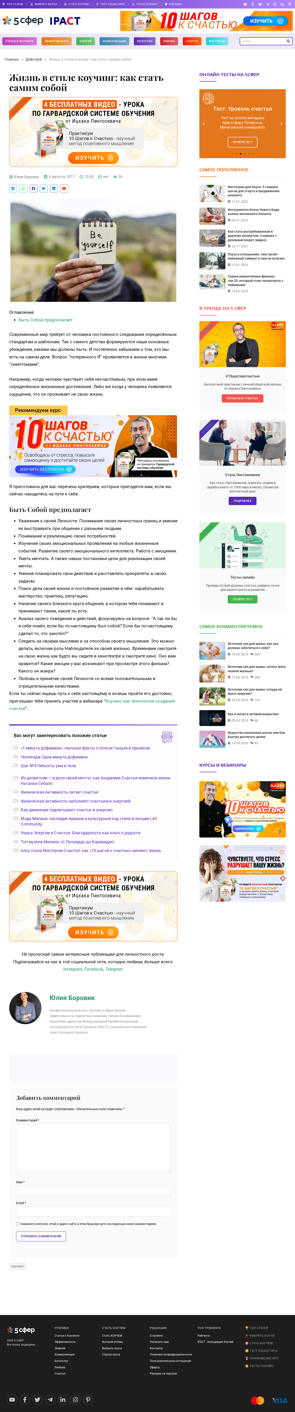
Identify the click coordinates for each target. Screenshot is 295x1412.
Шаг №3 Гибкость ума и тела (48, 765)
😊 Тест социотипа (261, 1350)
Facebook (93, 969)
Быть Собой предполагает (45, 320)
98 (256, 720)
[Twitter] (260, 4)
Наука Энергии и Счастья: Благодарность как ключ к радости (80, 832)
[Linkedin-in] (282, 4)
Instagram (72, 969)
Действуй (34, 59)
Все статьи (217, 41)
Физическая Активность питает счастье (60, 792)
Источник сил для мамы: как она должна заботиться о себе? (253, 646)
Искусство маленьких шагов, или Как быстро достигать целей (256, 735)
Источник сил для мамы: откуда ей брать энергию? (255, 691)
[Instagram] (275, 4)
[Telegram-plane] (267, 4)
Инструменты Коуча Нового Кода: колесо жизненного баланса (254, 212)
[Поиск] (288, 41)
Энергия (86, 41)
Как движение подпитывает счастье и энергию (67, 809)
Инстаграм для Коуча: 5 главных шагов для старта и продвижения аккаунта (254, 191)
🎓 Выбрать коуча (260, 1335)
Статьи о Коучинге (20, 41)
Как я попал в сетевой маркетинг (253, 714)
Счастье (192, 41)
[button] (13, 188)
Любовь (169, 41)
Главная (12, 59)
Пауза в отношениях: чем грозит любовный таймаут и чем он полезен (256, 256)
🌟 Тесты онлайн (259, 1366)
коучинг (18, 1266)
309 (257, 654)
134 (257, 700)
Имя (20, 1182)
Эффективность (57, 41)
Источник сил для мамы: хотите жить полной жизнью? (257, 669)
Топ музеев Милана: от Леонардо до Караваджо (67, 841)
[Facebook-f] (253, 4)
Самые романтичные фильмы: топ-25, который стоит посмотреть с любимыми (255, 280)
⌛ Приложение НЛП (261, 1358)
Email (21, 1203)
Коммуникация (114, 41)
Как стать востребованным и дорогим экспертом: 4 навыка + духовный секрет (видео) (252, 236)
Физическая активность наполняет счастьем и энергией (75, 801)
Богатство (145, 41)
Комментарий (27, 1120)
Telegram (114, 969)
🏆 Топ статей (256, 1328)
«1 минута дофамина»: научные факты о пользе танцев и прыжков (85, 748)
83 (256, 743)
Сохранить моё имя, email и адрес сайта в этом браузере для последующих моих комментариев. (88, 1224)
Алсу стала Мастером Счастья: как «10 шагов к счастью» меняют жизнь (91, 850)
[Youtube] (245, 4)
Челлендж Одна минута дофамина (54, 757)
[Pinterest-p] (290, 4)
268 (257, 677)
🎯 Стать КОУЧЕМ (258, 1343)
